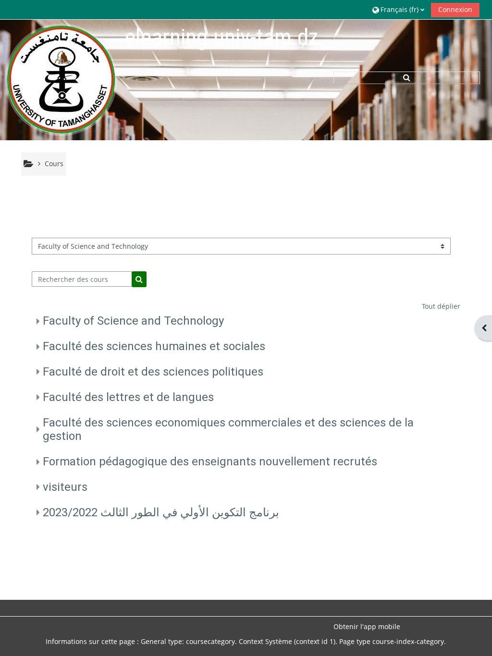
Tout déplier (441, 306)
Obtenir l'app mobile (366, 626)
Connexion (455, 9)
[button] (398, 9)
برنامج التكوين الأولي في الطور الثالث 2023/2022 (161, 512)
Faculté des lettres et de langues (128, 397)
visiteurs (65, 487)
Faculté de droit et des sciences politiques (153, 371)
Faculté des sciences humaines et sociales (154, 346)
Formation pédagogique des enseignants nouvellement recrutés (210, 461)
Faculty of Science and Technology (133, 321)
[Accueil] (61, 79)
